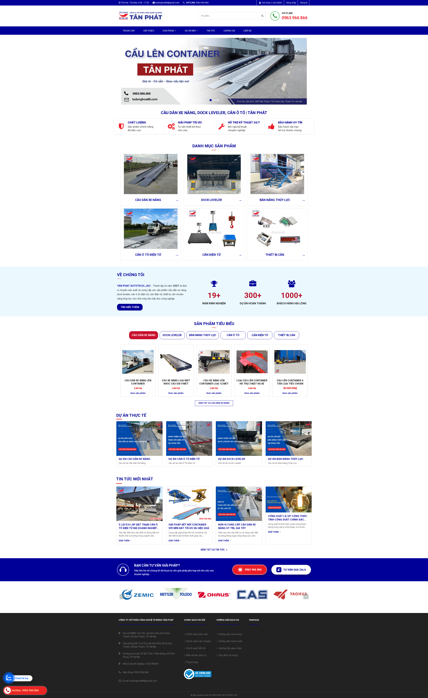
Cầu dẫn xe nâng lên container (138, 382)
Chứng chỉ (229, 30)
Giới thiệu (148, 30)
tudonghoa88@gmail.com (167, 3)
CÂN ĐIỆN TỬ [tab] (260, 335)
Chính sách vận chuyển (198, 641)
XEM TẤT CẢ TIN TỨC (213, 549)
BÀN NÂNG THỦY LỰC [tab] (202, 335)
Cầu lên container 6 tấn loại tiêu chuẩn (290, 382)
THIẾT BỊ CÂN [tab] (286, 335)
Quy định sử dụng (227, 655)
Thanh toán (191, 662)
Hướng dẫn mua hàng (229, 634)
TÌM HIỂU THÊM (130, 307)
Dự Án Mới (190, 30)
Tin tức (211, 30)
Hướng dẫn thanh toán (230, 641)
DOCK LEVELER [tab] (172, 335)
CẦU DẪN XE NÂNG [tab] (143, 335)
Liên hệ (247, 30)
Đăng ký (303, 3)
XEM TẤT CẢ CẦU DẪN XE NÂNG (214, 403)
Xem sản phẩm (138, 393)
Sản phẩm (168, 30)
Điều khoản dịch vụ (195, 655)
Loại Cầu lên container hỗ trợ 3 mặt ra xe (252, 382)
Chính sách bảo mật (196, 634)
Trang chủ (129, 30)
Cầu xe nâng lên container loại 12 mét (214, 382)
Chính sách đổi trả (195, 648)
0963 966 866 (294, 18)
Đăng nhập (291, 3)
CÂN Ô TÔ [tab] (233, 335)
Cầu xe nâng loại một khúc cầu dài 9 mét (176, 382)
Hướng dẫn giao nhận (229, 648)
